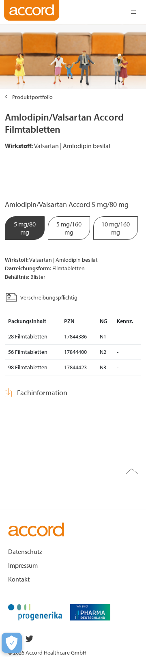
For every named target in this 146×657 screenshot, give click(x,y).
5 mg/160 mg (69, 228)
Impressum (23, 565)
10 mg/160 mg (115, 228)
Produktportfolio (32, 97)
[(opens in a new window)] (35, 611)
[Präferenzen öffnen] (12, 643)
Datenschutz (25, 551)
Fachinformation (42, 392)
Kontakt (19, 579)
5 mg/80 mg (25, 228)
